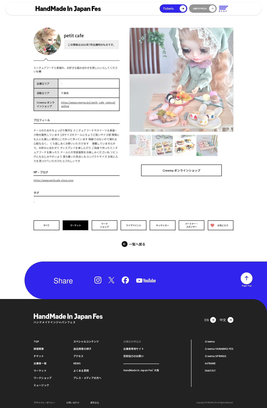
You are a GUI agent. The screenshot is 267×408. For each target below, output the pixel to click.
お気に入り (222, 225)
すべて (46, 225)
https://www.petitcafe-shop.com (53, 180)
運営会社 (94, 402)
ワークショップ (104, 225)
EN (206, 319)
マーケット (75, 225)
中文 (223, 319)
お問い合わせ (72, 402)
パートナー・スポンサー (191, 225)
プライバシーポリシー (44, 402)
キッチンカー (162, 225)
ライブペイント (133, 225)
